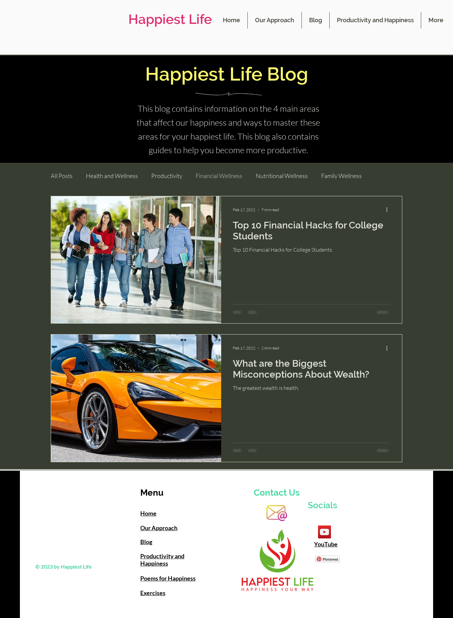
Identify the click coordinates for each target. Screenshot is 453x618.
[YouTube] (324, 531)
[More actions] (389, 210)
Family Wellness (341, 175)
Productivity (166, 175)
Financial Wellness (219, 175)
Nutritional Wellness (282, 175)
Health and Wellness (112, 175)
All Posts (62, 175)
